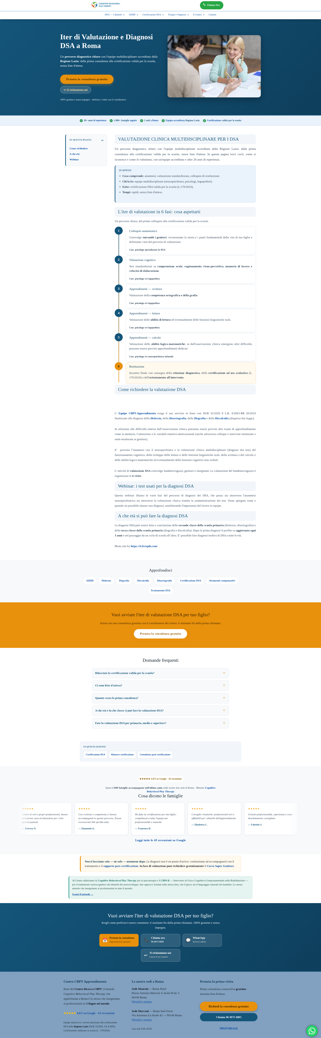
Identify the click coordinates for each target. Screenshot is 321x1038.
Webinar (74, 159)
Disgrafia (200, 418)
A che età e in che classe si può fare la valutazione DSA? (129, 710)
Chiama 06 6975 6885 (228, 1017)
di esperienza (95, 120)
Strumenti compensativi (222, 580)
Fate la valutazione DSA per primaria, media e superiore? (130, 723)
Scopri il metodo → (82, 894)
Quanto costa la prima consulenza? (116, 698)
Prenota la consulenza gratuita (87, 79)
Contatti (212, 15)
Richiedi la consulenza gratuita (229, 1006)
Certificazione (224, 120)
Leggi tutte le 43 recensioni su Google (160, 840)
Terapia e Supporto (177, 15)
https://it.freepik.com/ (144, 546)
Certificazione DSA (151, 15)
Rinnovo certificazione (122, 754)
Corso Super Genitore (220, 866)
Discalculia (222, 418)
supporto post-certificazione (120, 866)
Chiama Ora (213, 5)
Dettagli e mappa (142, 1001)
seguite (125, 120)
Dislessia (155, 418)
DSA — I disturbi (113, 15)
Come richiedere (79, 148)
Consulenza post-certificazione (155, 754)
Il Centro (197, 15)
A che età (75, 154)
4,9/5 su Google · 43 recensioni (89, 1013)
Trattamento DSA (160, 590)
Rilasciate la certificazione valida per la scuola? (124, 673)
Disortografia (177, 418)
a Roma (151, 120)
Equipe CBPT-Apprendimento (137, 413)
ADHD (132, 15)
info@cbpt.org (229, 1028)
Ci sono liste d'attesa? (108, 685)
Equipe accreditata (183, 120)
